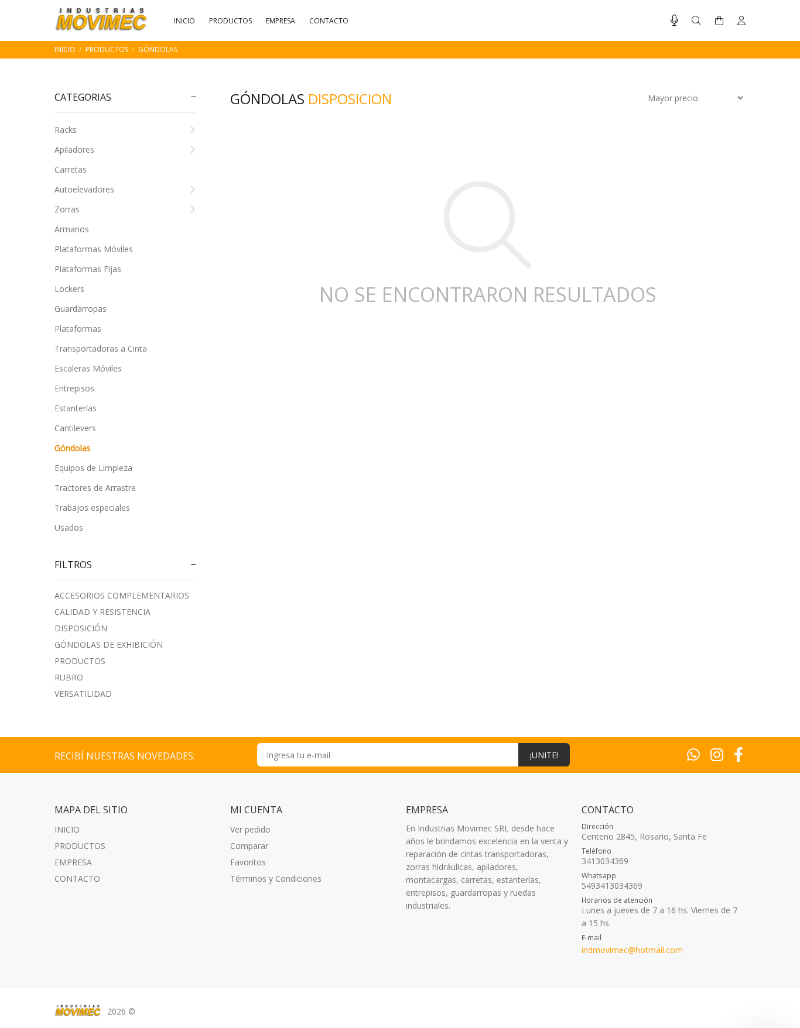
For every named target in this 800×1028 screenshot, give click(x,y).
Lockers (69, 288)
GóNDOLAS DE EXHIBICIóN (108, 644)
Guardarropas (80, 308)
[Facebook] (738, 754)
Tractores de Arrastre (95, 487)
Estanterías (75, 408)
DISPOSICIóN (80, 628)
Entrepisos (74, 388)
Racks (65, 129)
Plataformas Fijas (87, 268)
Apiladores (74, 149)
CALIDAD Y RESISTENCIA (102, 611)
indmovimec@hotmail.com (632, 949)
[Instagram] (717, 754)
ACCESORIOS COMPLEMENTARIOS (121, 595)
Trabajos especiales (92, 507)
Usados (68, 527)
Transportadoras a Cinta (100, 348)
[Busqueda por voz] (674, 20)
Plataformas (77, 328)
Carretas (70, 169)
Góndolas (157, 49)
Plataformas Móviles (93, 249)
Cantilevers (75, 428)
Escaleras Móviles (88, 368)
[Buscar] (696, 21)
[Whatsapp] (693, 754)
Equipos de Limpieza (93, 467)
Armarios (71, 229)
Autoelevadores (84, 189)
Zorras (67, 209)
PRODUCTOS (107, 49)
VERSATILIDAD (83, 693)
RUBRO (68, 677)
